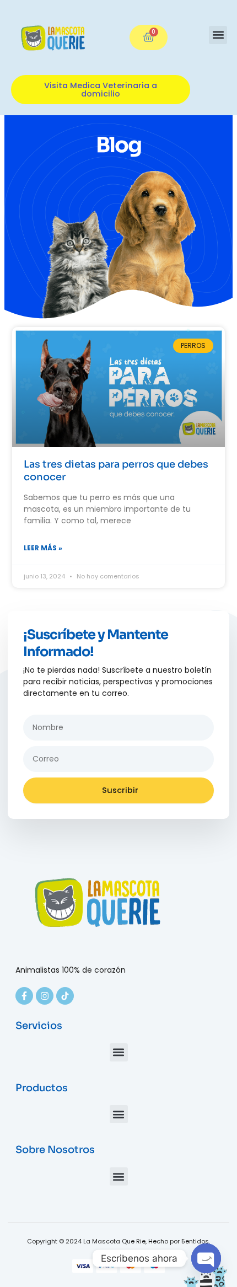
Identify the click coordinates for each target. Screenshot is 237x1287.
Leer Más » (43, 548)
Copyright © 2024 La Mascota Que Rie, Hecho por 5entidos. (118, 1241)
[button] (218, 35)
